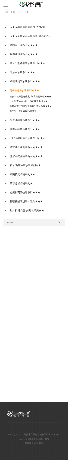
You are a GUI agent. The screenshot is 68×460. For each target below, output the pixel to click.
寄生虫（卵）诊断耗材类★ (23, 111)
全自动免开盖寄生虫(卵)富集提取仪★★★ (30, 96)
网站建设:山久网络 (34, 443)
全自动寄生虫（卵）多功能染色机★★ (28, 101)
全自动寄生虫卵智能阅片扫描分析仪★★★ (31, 106)
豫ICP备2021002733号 (38, 439)
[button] (49, 394)
